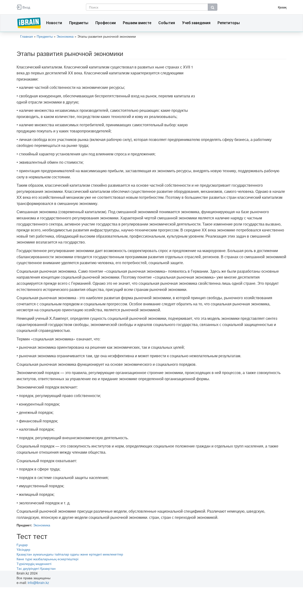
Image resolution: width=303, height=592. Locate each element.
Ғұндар (22, 544)
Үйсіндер (23, 549)
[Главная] (30, 23)
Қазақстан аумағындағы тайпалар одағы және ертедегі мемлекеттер (70, 554)
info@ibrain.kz (38, 582)
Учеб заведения (196, 23)
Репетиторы (229, 23)
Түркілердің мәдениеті (34, 563)
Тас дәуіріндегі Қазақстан (36, 568)
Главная (26, 36)
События (166, 23)
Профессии (105, 23)
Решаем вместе (137, 23)
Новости (54, 23)
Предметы (78, 23)
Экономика (65, 36)
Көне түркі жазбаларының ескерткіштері (47, 558)
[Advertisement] (245, 97)
